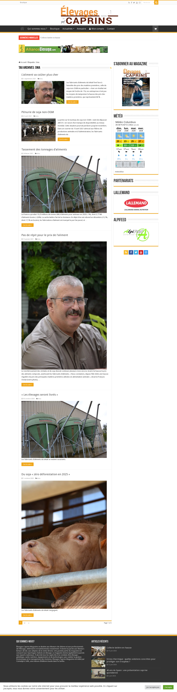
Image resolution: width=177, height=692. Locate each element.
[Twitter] (134, 2)
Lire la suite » (72, 102)
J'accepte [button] (168, 687)
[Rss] (129, 2)
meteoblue (119, 172)
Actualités (67, 28)
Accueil (22, 28)
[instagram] (140, 2)
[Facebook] (131, 2)
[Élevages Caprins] (88, 14)
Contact (111, 28)
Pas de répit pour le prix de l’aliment (44, 235)
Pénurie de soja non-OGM (37, 112)
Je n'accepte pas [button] (152, 687)
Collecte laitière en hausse (50, 38)
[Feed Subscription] (111, 68)
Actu (41, 79)
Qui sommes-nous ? (37, 28)
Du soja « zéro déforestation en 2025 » (45, 474)
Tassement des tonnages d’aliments (44, 149)
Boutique (23, 2)
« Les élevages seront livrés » (39, 394)
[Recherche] (156, 2)
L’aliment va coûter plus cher (39, 74)
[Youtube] (137, 2)
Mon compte (98, 28)
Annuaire (81, 28)
